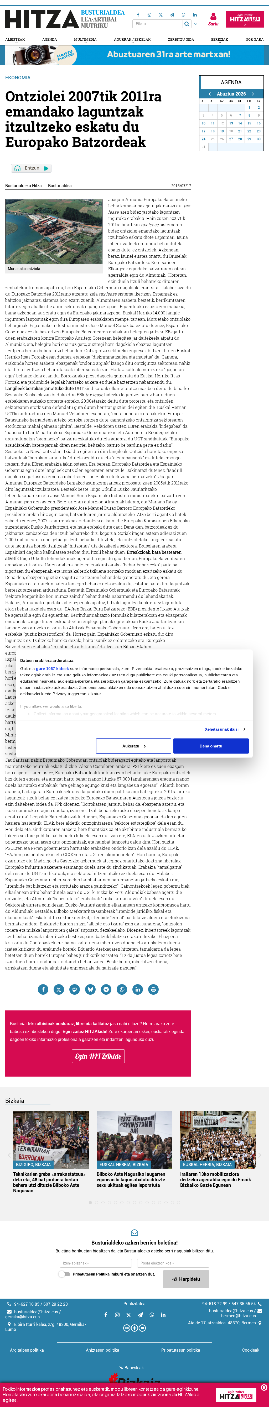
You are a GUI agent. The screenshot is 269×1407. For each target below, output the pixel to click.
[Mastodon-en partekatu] (74, 989)
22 (249, 131)
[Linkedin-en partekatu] (137, 989)
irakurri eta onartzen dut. (114, 1274)
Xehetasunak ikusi (222, 729)
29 (224, 107)
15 (249, 123)
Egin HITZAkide (98, 1056)
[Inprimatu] (153, 989)
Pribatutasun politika (180, 1350)
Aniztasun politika (102, 1350)
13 (231, 123)
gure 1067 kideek (52, 668)
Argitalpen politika (27, 1350)
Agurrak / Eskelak (132, 39)
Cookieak (250, 1350)
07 (183, 186)
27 (206, 107)
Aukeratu (130, 746)
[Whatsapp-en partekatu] (122, 989)
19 (222, 131)
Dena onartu (211, 746)
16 (259, 123)
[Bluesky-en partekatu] (90, 989)
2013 (175, 186)
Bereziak (219, 39)
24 (203, 139)
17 (189, 186)
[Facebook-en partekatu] (43, 989)
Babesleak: (135, 1367)
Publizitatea (134, 1303)
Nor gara (255, 39)
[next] (253, 94)
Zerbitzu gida (181, 39)
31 (242, 107)
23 (259, 131)
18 (213, 131)
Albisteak (15, 39)
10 (203, 123)
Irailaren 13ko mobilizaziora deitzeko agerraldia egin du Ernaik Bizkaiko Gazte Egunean (215, 1179)
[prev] (209, 94)
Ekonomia (17, 78)
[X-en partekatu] (59, 989)
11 (213, 123)
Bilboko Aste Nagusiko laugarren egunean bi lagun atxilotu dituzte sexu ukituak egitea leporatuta (131, 1179)
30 (233, 107)
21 (240, 131)
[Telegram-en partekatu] (106, 989)
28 (215, 107)
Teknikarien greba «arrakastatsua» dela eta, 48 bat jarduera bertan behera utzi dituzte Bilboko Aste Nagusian (49, 1182)
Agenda (49, 39)
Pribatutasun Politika (91, 1274)
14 (240, 123)
